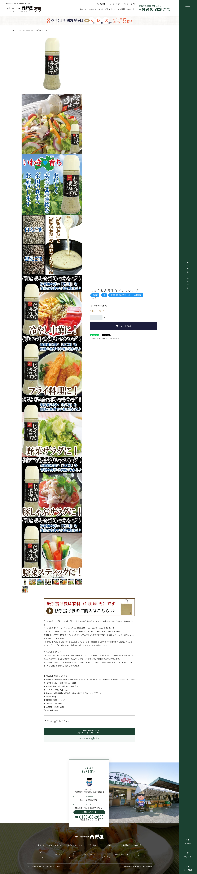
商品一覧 (83, 9)
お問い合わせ (89, 854)
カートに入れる (125, 326)
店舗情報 (121, 9)
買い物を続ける (114, 338)
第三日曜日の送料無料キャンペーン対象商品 (126, 295)
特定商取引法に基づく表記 (51, 866)
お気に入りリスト (56, 845)
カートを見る (131, 4)
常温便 (95, 295)
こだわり (96, 9)
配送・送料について (95, 845)
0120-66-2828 (152, 9)
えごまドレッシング (42, 30)
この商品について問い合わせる (99, 338)
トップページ (55, 854)
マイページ (187, 857)
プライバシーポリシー (34, 866)
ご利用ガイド (110, 9)
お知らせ (130, 9)
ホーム (12, 30)
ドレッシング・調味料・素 (25, 30)
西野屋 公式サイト (122, 854)
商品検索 (188, 844)
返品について (113, 845)
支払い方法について (75, 845)
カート (188, 870)
